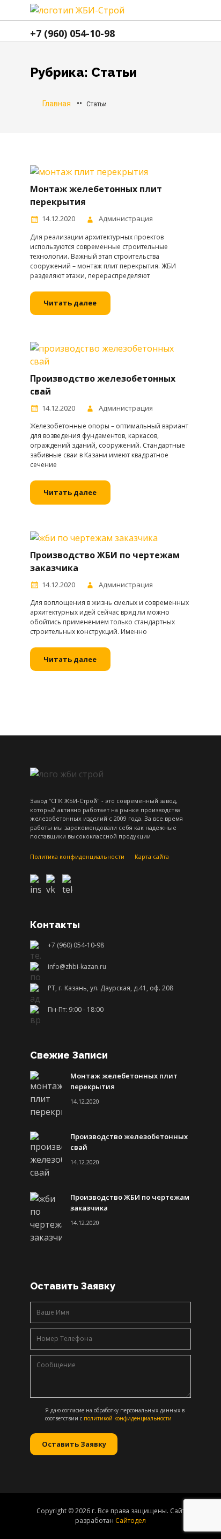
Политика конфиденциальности (77, 856)
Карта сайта (152, 856)
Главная (56, 103)
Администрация (126, 218)
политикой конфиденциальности (128, 1418)
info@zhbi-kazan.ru (77, 966)
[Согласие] (37, 1413)
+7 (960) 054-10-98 (76, 945)
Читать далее (70, 303)
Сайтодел (130, 1520)
